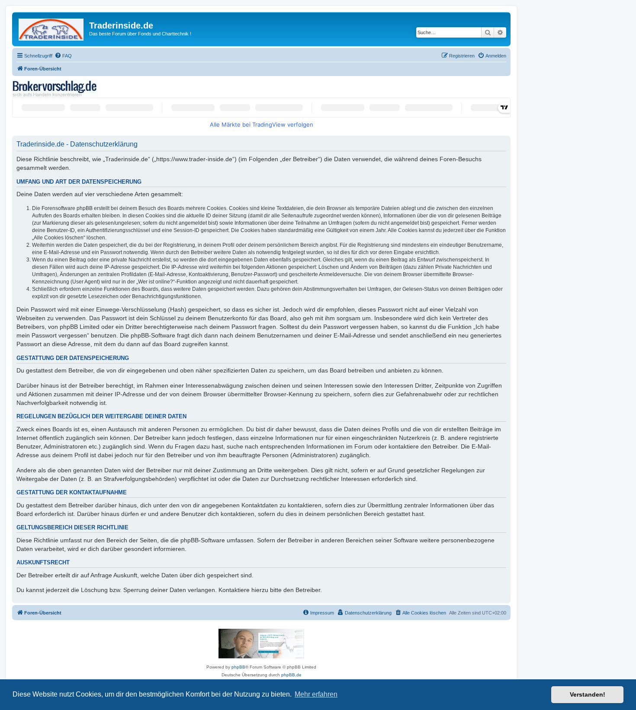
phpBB (238, 667)
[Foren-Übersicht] (51, 27)
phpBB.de (291, 674)
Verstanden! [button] (587, 694)
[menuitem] (63, 56)
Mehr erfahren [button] (316, 694)
